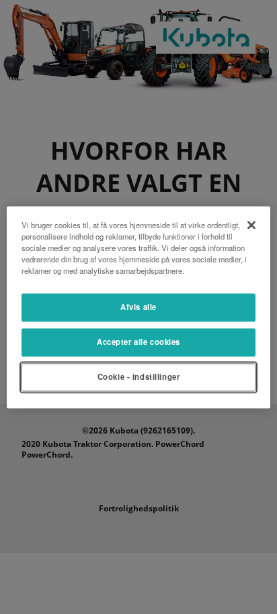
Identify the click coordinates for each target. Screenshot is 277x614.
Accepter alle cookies (138, 341)
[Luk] (251, 225)
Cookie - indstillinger (138, 376)
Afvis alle (138, 306)
